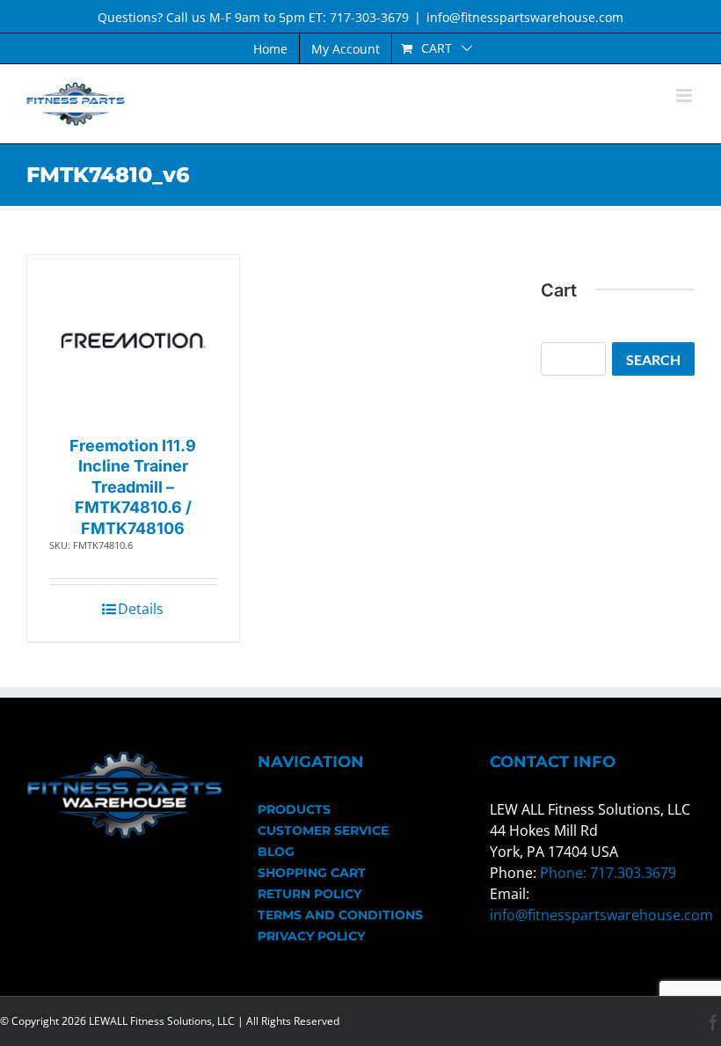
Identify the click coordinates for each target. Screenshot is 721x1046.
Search (653, 359)
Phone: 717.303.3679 (608, 872)
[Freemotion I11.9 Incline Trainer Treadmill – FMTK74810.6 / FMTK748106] (133, 341)
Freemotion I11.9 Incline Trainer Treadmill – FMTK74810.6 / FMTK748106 (132, 487)
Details (141, 608)
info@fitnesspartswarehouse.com (524, 17)
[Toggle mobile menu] (685, 95)
